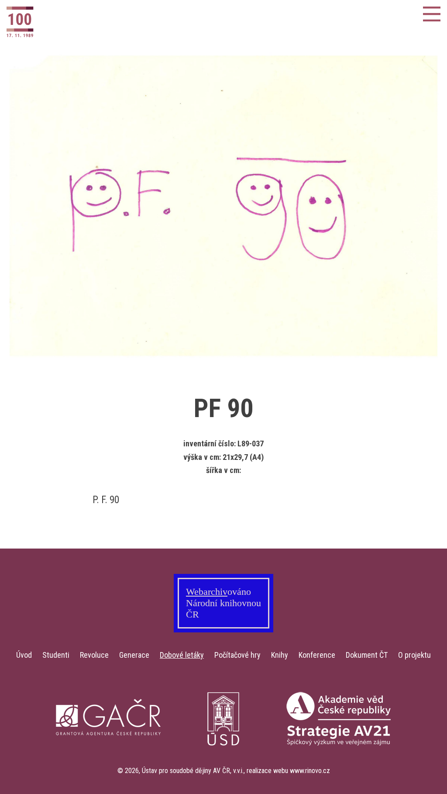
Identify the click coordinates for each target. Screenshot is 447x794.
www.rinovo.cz (310, 770)
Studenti (55, 654)
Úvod (24, 654)
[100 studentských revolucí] (50, 22)
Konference (317, 654)
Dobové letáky (182, 654)
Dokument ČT (367, 654)
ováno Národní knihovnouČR (223, 603)
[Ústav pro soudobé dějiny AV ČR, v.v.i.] (223, 761)
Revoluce (94, 654)
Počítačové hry (237, 654)
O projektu (414, 654)
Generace (134, 654)
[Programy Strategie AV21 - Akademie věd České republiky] (338, 761)
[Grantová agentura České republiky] (108, 761)
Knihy (279, 654)
